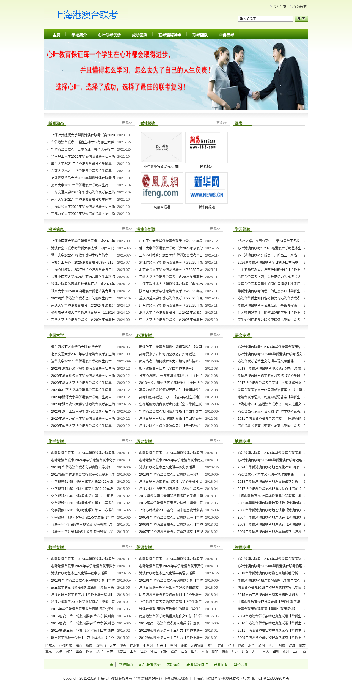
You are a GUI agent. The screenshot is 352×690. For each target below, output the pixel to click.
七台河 (148, 646)
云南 (296, 651)
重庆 (265, 651)
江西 (184, 651)
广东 (235, 651)
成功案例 (139, 35)
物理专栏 (242, 547)
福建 (174, 651)
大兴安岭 (197, 646)
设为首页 (279, 7)
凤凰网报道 (162, 207)
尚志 (302, 646)
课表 (239, 123)
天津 (59, 651)
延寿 (271, 646)
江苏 (143, 651)
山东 (194, 651)
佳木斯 (135, 646)
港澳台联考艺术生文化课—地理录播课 (266, 474)
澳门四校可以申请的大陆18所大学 (76, 347)
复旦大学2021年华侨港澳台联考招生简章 (81, 185)
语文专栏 (242, 335)
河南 (204, 651)
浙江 (153, 651)
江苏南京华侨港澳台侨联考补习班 (96, 16)
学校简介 (79, 35)
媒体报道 (148, 123)
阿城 (282, 646)
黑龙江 (122, 651)
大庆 (112, 646)
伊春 (123, 646)
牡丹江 (162, 646)
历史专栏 (144, 441)
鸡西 (79, 646)
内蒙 (89, 651)
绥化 (183, 646)
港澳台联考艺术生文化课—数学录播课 (79, 573)
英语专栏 (144, 547)
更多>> (127, 123)
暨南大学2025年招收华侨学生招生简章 (79, 255)
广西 (245, 651)
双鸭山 (101, 646)
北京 (48, 651)
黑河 (173, 646)
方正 (221, 646)
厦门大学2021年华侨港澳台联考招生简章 (81, 164)
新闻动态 (56, 123)
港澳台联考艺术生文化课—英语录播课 (167, 573)
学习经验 (242, 229)
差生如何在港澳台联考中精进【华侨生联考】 (270, 320)
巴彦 (241, 646)
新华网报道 (207, 207)
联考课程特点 (170, 35)
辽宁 (99, 651)
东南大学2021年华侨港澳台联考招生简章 (81, 171)
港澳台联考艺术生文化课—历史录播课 (167, 467)
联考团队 (200, 35)
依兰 (210, 646)
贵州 (286, 651)
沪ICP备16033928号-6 (271, 678)
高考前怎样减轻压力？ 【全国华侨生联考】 (171, 397)
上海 (133, 651)
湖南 (225, 651)
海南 (255, 651)
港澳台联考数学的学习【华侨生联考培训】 (82, 595)
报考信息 (56, 229)
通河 (261, 646)
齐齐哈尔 (65, 646)
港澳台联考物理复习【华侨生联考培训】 (267, 609)
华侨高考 (226, 35)
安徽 (164, 651)
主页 (57, 35)
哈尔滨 (50, 646)
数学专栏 (56, 547)
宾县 (231, 646)
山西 (79, 651)
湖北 (214, 651)
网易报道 (206, 166)
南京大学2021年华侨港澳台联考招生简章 (81, 199)
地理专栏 (242, 441)
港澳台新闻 (146, 229)
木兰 (251, 646)
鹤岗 (89, 646)
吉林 (109, 651)
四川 (276, 651)
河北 (69, 651)
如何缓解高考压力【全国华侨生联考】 (167, 368)
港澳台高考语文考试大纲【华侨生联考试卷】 (270, 411)
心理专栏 (144, 335)
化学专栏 (56, 441)
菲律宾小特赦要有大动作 (162, 166)
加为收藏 (300, 7)
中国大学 (56, 335)
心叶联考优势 (109, 35)
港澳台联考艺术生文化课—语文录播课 (266, 361)
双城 (292, 646)
